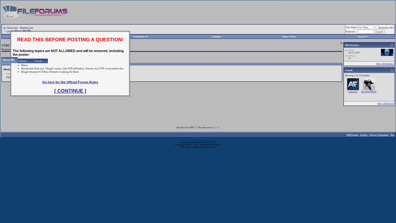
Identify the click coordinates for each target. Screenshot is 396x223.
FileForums (12, 27)
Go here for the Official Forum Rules (70, 82)
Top (392, 135)
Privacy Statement (379, 135)
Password (350, 31)
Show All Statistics (385, 63)
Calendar (216, 36)
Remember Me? (386, 27)
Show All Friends (385, 103)
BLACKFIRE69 (368, 91)
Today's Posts (289, 36)
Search (361, 36)
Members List (26, 27)
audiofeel (353, 91)
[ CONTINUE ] (70, 91)
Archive (364, 135)
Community (139, 36)
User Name (351, 27)
